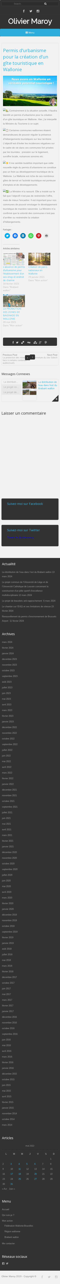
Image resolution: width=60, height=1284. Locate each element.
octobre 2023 (8, 670)
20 (35, 1174)
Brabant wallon (11, 1237)
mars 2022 (7, 772)
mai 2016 (6, 1045)
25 (19, 1179)
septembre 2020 (10, 869)
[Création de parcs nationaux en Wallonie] (39, 259)
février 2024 (7, 648)
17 (11, 1174)
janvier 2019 (8, 943)
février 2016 (7, 1062)
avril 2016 (6, 1051)
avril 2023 (6, 704)
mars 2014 (7, 1125)
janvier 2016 (8, 1068)
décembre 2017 (9, 977)
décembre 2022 (9, 727)
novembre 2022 (9, 733)
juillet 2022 (7, 750)
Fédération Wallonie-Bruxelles (18, 1226)
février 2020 (7, 903)
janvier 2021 (8, 846)
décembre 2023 (9, 659)
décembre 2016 (9, 1017)
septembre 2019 (10, 932)
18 (19, 1174)
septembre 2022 (10, 744)
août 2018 (7, 949)
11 (19, 1169)
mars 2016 (7, 1056)
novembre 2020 (9, 858)
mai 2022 (6, 761)
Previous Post (15, 358)
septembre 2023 (10, 676)
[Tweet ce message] (17, 342)
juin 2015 (6, 1085)
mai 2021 (6, 824)
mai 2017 (6, 994)
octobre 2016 (8, 1028)
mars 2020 (7, 897)
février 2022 (7, 778)
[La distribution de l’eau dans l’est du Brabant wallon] (29, 394)
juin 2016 (6, 1039)
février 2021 (7, 841)
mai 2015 (6, 1091)
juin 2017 (6, 988)
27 (35, 1179)
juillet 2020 (7, 875)
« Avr (4, 1189)
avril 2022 (6, 767)
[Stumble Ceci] (35, 342)
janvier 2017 (8, 1011)
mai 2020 (6, 886)
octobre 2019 (8, 926)
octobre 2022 (8, 738)
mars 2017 (7, 1000)
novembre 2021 (9, 795)
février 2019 (7, 937)
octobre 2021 (8, 801)
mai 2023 (6, 699)
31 (11, 1184)
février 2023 (7, 716)
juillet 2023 (7, 687)
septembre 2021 (10, 807)
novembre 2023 (9, 665)
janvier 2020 (8, 909)
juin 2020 (6, 880)
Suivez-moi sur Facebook (25, 504)
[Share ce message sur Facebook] (13, 342)
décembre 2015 (9, 1074)
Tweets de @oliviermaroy (20, 537)
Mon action (7, 1221)
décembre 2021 (9, 790)
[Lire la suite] (55, 398)
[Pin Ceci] (45, 342)
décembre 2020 (9, 852)
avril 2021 (6, 829)
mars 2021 (7, 835)
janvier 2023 (8, 721)
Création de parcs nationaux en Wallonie (37, 270)
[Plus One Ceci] (40, 342)
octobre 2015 (8, 1079)
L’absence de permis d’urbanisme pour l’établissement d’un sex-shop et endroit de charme (14, 273)
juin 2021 (6, 818)
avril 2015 (6, 1096)
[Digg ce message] (28, 342)
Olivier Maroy (30, 21)
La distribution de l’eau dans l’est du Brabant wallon (47, 385)
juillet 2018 (7, 954)
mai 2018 (6, 960)
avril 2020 (6, 892)
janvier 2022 (8, 784)
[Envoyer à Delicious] (22, 342)
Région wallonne (12, 1231)
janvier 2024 (8, 653)
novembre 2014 (9, 1113)
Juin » (12, 1189)
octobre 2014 (8, 1119)
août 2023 (7, 682)
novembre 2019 (9, 920)
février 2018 (7, 971)
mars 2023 (7, 710)
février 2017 (7, 1005)
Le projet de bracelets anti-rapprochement (22, 601)
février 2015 (7, 1102)
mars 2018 (7, 966)
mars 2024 (7, 642)
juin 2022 (6, 755)
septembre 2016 (10, 1034)
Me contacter (8, 1243)
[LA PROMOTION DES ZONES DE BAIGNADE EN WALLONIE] (14, 300)
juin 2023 (6, 693)
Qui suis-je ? (8, 1215)
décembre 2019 (9, 914)
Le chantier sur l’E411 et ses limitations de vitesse (26, 606)
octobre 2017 (8, 983)
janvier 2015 (8, 1108)
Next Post (45, 356)
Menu (31, 32)
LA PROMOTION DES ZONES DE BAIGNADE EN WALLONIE (12, 313)
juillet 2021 (7, 812)
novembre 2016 (9, 1022)
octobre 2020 (8, 863)
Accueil (5, 1209)
